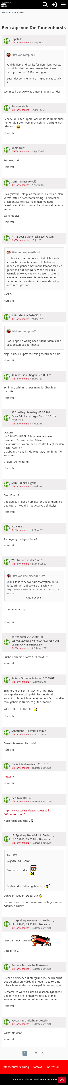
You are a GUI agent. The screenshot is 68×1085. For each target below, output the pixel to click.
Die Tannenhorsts (20, 42)
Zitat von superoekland (26, 252)
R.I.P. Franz (18, 526)
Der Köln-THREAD (21, 798)
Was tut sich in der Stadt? (26, 560)
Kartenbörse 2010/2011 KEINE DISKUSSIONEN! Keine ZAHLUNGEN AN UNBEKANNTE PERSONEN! (35, 640)
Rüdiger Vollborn (21, 106)
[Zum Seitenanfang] (62, 1080)
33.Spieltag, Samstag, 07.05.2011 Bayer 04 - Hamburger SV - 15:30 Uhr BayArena (33, 416)
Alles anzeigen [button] (33, 597)
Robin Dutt (17, 148)
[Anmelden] (54, 4)
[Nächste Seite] (42, 1053)
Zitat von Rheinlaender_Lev (28, 576)
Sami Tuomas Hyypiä (23, 181)
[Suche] (45, 4)
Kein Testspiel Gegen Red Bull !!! (31, 375)
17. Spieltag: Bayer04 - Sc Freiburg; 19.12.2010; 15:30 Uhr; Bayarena (32, 837)
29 (35, 1053)
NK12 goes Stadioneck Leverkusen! (32, 236)
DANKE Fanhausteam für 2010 (29, 764)
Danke (7, 777)
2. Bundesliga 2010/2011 (26, 315)
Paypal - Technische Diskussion (30, 965)
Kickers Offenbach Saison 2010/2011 (33, 678)
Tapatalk (16, 39)
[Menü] (63, 4)
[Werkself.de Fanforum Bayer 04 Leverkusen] (6, 4)
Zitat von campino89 (24, 55)
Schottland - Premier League (28, 731)
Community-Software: (34, 1079)
